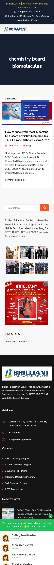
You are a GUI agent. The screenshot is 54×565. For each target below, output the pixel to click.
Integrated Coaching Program (20, 477)
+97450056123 (16, 432)
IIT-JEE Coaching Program (18, 464)
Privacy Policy (12, 333)
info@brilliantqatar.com (29, 12)
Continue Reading (14, 180)
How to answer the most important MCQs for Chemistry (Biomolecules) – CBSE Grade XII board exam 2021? (27, 136)
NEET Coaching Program (17, 458)
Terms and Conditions (17, 341)
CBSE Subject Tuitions (16, 471)
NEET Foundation (14, 489)
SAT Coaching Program (16, 483)
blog (28, 145)
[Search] (44, 207)
